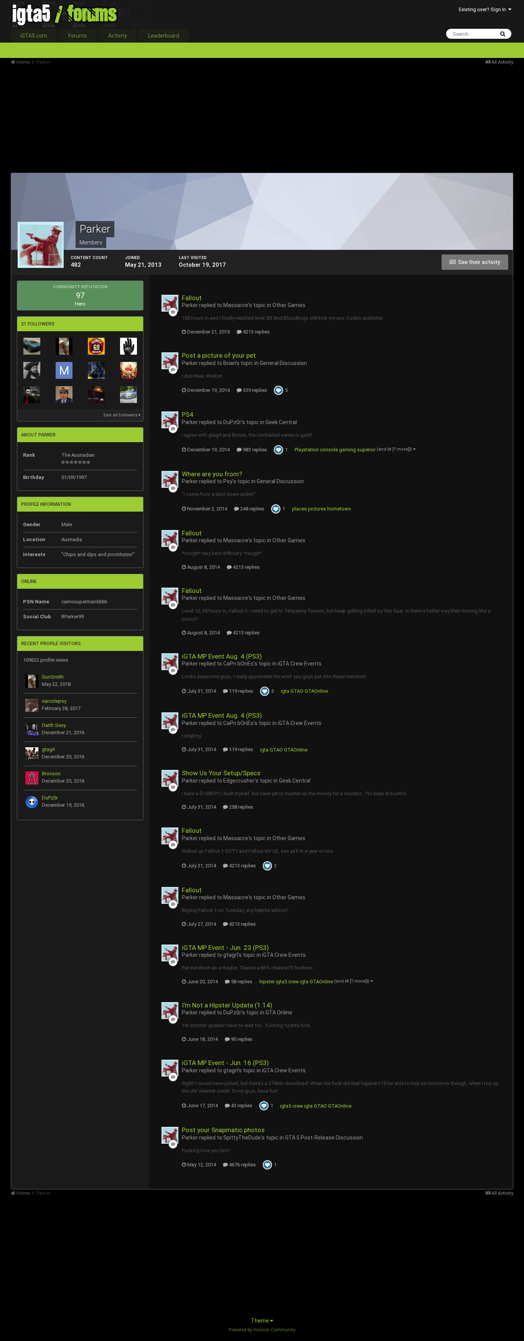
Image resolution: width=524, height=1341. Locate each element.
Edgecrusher (239, 781)
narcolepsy (54, 701)
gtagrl (48, 749)
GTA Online (278, 1012)
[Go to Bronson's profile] (31, 777)
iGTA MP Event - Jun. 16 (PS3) (225, 1063)
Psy (227, 481)
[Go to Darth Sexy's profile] (31, 729)
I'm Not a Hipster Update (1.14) (227, 1005)
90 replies (241, 1039)
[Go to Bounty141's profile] (96, 370)
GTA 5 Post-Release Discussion (324, 1138)
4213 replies (256, 332)
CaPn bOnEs (238, 664)
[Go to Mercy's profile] (64, 370)
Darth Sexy (54, 725)
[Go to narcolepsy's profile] (31, 705)
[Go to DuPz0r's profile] (31, 802)
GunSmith (53, 677)
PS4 (187, 414)
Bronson (51, 773)
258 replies (240, 807)
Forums (77, 36)
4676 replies (242, 1165)
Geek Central (281, 422)
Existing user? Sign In (483, 9)
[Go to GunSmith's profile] (64, 346)
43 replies (241, 1105)
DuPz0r (50, 798)
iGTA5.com (33, 36)
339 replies (254, 390)
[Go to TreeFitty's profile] (96, 346)
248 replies (251, 509)
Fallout (192, 298)
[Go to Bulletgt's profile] (31, 346)
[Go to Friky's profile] (128, 394)
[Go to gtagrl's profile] (31, 753)
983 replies (254, 450)
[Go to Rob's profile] (96, 394)
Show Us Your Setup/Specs (221, 773)
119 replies (240, 691)
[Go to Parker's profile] (169, 303)
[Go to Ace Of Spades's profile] (31, 394)
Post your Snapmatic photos (223, 1130)
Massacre (235, 305)
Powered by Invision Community (262, 1330)
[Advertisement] (150, 119)
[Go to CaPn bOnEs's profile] (31, 370)
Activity (117, 36)
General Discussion (283, 363)
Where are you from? (212, 474)
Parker (190, 305)
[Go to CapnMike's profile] (64, 394)
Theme (260, 1321)
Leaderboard (163, 36)
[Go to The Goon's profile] (128, 370)
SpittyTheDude (242, 1138)
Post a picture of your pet (219, 355)
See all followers (121, 415)
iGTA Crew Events (299, 664)
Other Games (288, 305)
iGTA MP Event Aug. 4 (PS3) (222, 656)
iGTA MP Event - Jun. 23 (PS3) (225, 947)
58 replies (241, 981)
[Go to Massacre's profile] (128, 346)
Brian (229, 363)
